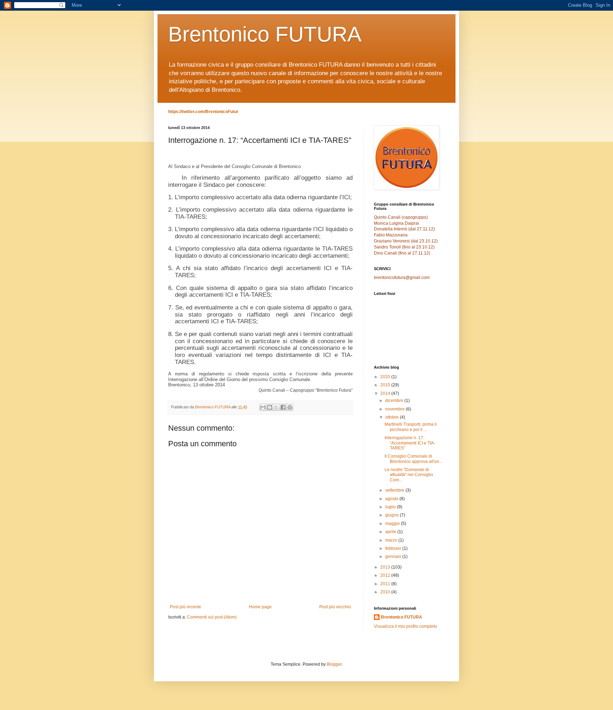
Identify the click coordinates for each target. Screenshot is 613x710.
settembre (395, 490)
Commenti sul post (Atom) (212, 617)
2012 (385, 575)
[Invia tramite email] (262, 407)
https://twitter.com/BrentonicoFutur (203, 111)
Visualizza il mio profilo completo (405, 626)
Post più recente (185, 606)
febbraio (393, 548)
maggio (393, 523)
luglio (391, 506)
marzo (391, 540)
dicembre (394, 400)
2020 (385, 376)
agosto (392, 498)
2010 (385, 591)
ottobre (392, 417)
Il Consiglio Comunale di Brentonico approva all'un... (413, 459)
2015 (385, 384)
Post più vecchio (335, 606)
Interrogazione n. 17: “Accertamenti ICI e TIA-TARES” (410, 443)
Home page (260, 606)
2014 (385, 393)
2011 (385, 583)
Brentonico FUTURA (264, 34)
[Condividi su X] (276, 407)
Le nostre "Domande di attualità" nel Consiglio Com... (409, 474)
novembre (395, 409)
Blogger (334, 664)
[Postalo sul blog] (269, 407)
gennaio (393, 556)
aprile (391, 531)
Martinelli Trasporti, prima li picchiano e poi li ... (411, 427)
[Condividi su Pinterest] (289, 407)
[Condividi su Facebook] (283, 407)
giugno (392, 515)
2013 (385, 567)
